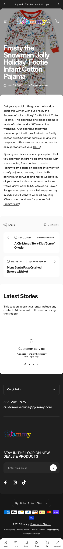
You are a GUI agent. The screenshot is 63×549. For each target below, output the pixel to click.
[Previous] (5, 4)
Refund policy (9, 529)
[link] (28, 407)
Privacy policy (23, 529)
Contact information (31, 534)
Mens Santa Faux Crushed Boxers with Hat (24, 269)
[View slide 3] (33, 364)
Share (11, 224)
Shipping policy (53, 529)
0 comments (53, 224)
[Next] (58, 4)
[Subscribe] (53, 467)
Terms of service (38, 529)
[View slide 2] (29, 364)
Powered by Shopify (40, 524)
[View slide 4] (38, 364)
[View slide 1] (25, 364)
